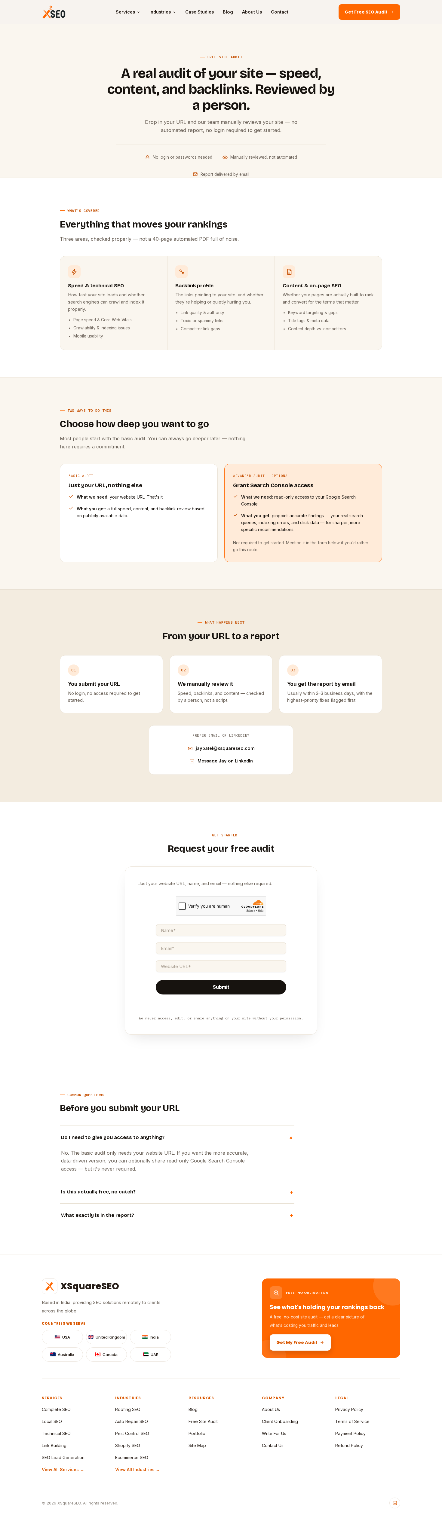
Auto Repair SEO (131, 1421)
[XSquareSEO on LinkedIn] (394, 1503)
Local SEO (52, 1421)
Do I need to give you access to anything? (177, 1137)
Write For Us (274, 1433)
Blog (228, 11)
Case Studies (199, 11)
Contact (279, 11)
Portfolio (197, 1433)
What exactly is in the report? (177, 1215)
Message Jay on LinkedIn (225, 760)
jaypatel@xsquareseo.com (225, 748)
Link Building (54, 1445)
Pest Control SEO (132, 1433)
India (154, 1337)
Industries (160, 11)
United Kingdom (110, 1337)
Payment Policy (350, 1433)
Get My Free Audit (297, 1342)
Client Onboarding (280, 1421)
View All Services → (63, 1469)
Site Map (197, 1445)
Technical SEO (56, 1433)
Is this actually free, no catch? (177, 1192)
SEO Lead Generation (63, 1457)
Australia (66, 1354)
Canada (110, 1354)
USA (66, 1337)
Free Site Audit (203, 1421)
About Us (252, 11)
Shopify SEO (127, 1445)
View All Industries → (137, 1469)
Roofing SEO (127, 1409)
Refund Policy (349, 1445)
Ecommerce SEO (131, 1457)
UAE (154, 1354)
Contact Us (273, 1445)
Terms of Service (352, 1421)
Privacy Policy (349, 1409)
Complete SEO (56, 1409)
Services (125, 11)
